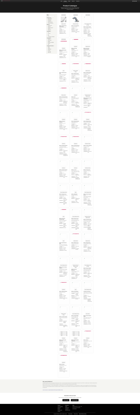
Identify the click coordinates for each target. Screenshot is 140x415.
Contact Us (77, 1)
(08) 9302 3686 (134, 1)
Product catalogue (60, 406)
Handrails (59, 411)
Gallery (69, 1)
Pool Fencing (67, 407)
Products (65, 1)
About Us (73, 1)
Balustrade (59, 407)
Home (61, 1)
